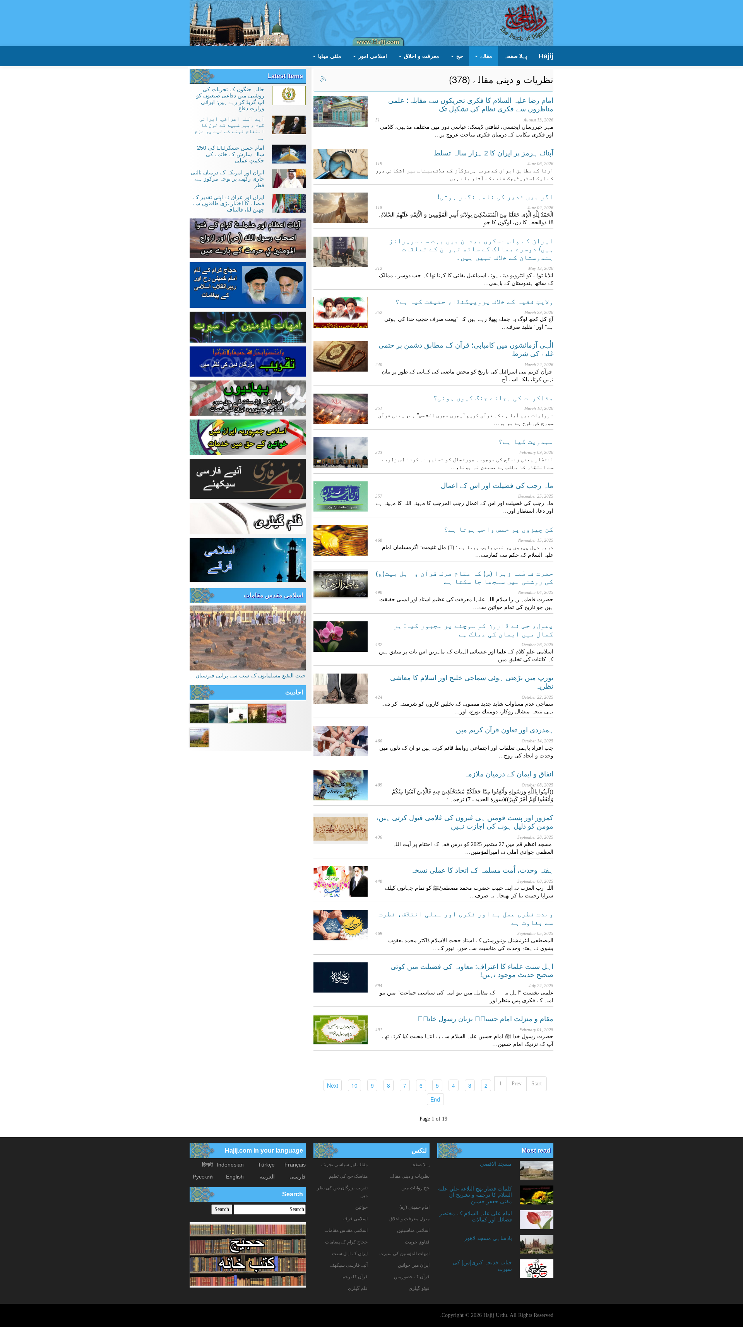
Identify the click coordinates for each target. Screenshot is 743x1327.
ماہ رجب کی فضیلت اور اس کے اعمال (497, 486)
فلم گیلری (358, 1288)
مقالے (485, 56)
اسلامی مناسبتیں (413, 1230)
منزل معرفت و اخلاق (409, 1218)
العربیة (267, 1176)
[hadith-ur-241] (218, 713)
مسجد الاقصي (496, 1164)
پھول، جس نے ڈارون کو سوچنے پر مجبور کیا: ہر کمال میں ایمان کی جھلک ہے (473, 630)
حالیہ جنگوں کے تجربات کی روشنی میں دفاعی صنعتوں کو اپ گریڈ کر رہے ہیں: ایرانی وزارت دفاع (230, 98)
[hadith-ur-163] (238, 713)
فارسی (297, 1176)
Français (295, 1165)
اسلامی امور (372, 56)
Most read (536, 1150)
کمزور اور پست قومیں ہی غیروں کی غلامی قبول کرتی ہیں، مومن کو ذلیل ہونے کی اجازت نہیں (464, 822)
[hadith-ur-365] (199, 713)
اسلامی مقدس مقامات (273, 595)
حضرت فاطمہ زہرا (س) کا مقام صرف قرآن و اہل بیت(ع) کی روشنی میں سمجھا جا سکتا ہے (464, 578)
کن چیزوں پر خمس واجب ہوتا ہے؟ (498, 529)
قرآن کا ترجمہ (354, 1276)
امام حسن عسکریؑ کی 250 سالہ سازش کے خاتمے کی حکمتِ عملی (230, 154)
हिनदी (207, 1165)
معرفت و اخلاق (420, 56)
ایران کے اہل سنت (350, 1253)
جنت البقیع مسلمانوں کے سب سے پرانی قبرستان (250, 675)
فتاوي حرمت (417, 1242)
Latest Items (285, 76)
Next (331, 1085)
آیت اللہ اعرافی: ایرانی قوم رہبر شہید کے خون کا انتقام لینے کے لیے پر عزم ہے (229, 128)
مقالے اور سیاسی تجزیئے (344, 1164)
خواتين (361, 1207)
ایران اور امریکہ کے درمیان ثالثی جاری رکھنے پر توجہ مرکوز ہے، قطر (227, 178)
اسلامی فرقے (355, 1218)
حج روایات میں (415, 1188)
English (235, 1176)
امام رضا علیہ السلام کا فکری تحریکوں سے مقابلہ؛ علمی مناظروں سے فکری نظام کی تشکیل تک (470, 105)
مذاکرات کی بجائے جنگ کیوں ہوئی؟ (493, 398)
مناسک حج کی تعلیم (348, 1176)
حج (459, 56)
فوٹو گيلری (419, 1288)
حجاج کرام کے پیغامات (346, 1242)
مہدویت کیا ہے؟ (525, 441)
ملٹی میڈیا (329, 56)
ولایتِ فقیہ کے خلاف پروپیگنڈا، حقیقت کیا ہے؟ (474, 301)
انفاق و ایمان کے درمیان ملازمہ (508, 774)
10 (353, 1085)
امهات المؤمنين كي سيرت (404, 1253)
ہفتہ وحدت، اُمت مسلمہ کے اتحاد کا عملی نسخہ (482, 870)
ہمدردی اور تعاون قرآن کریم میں (504, 730)
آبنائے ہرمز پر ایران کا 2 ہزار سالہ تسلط (493, 153)
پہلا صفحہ (515, 56)
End (433, 1099)
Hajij (546, 56)
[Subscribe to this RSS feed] (323, 79)
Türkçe (266, 1165)
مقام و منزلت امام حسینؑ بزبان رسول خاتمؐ (485, 1019)
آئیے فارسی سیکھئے (349, 1265)
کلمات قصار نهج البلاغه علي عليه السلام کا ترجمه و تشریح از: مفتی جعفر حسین (475, 1194)
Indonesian (230, 1165)
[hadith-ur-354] (257, 713)
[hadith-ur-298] (199, 737)
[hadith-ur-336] (276, 713)
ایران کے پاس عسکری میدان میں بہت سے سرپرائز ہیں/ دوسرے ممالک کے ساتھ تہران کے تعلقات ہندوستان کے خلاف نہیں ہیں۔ (471, 249)
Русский (203, 1176)
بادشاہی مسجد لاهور (488, 1238)
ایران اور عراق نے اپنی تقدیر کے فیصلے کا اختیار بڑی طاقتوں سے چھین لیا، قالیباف (228, 203)
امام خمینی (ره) (414, 1207)
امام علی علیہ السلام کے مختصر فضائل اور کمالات (475, 1216)
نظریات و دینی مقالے (410, 1176)
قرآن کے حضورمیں (412, 1276)
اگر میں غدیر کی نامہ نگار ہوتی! (495, 197)
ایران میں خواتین (414, 1265)
